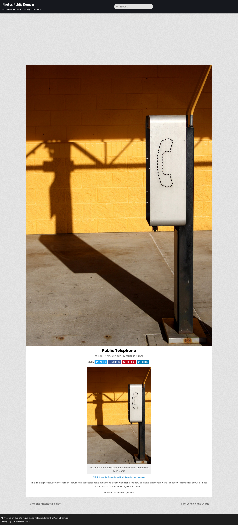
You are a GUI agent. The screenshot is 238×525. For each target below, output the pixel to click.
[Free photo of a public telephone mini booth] (119, 464)
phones (130, 492)
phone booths (120, 492)
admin (99, 356)
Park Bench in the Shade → (196, 503)
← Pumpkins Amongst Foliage (43, 503)
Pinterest (130, 361)
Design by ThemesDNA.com (15, 521)
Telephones (138, 356)
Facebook (116, 361)
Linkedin (144, 361)
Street (129, 356)
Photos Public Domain (18, 4)
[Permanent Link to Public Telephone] (119, 205)
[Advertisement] (119, 37)
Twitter (102, 361)
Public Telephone (119, 350)
